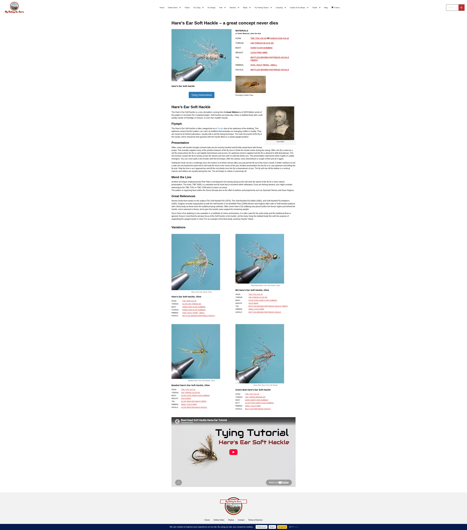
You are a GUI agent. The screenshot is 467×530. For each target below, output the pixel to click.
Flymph (220, 128)
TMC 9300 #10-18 (189, 301)
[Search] (461, 8)
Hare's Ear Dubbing (262, 48)
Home (207, 520)
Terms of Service (255, 520)
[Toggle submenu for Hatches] (238, 7)
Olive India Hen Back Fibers (194, 401)
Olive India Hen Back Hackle (194, 407)
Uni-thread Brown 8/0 (255, 397)
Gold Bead (253, 303)
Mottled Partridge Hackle (258, 409)
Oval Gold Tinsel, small (264, 65)
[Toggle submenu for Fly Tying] (203, 7)
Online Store (219, 520)
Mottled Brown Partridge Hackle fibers (268, 306)
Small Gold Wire (256, 309)
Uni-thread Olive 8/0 (257, 297)
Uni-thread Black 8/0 (262, 43)
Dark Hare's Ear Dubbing (256, 400)
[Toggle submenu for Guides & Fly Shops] (308, 7)
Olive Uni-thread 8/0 (191, 304)
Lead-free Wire (259, 53)
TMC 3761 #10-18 (258, 38)
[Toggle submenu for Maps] (250, 7)
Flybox (231, 520)
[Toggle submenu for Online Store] (180, 7)
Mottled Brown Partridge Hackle (270, 70)
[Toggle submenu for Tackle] (320, 7)
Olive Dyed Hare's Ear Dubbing (262, 300)
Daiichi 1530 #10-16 (279, 38)
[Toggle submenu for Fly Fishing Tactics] (271, 7)
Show (201, 95)
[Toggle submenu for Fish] (225, 7)
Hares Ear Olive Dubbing (194, 307)
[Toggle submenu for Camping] (285, 7)
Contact (241, 520)
